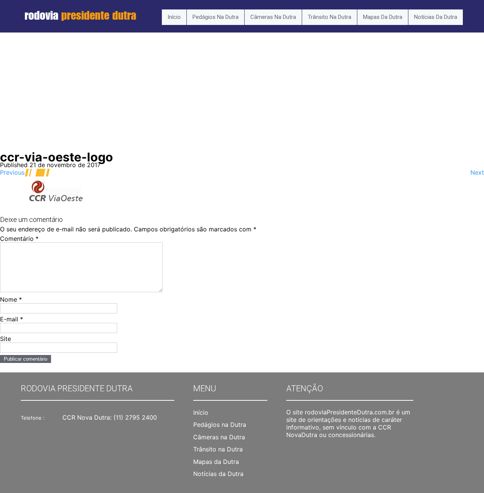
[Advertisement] (242, 97)
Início (174, 17)
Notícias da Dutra (435, 17)
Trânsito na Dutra (329, 17)
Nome (11, 299)
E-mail (11, 319)
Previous (12, 172)
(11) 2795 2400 (135, 417)
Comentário (19, 238)
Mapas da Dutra (382, 17)
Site (5, 339)
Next (477, 172)
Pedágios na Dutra (215, 17)
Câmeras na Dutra (273, 17)
